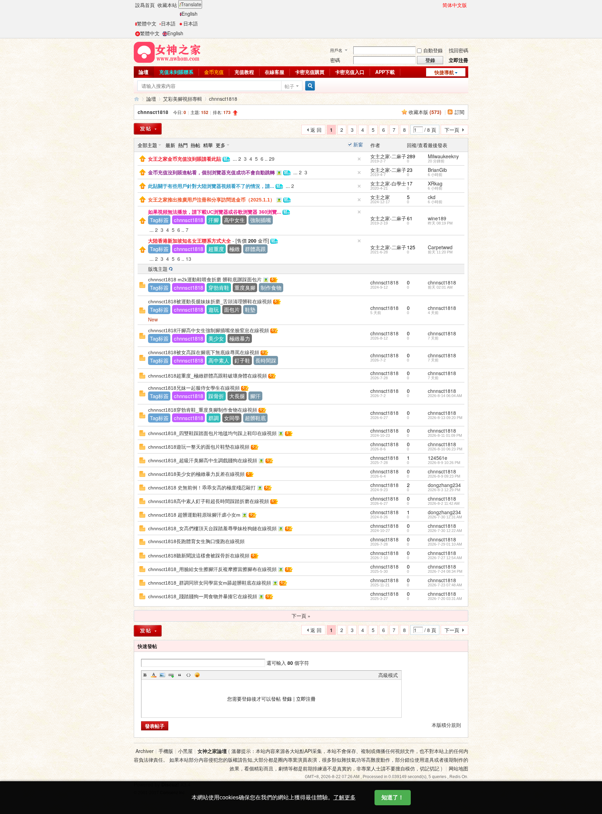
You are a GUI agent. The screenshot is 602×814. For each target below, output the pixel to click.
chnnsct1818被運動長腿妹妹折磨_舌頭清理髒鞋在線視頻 (210, 301)
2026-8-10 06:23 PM (445, 449)
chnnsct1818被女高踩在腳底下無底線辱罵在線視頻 (203, 352)
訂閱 (459, 111)
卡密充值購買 (309, 71)
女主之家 (380, 196)
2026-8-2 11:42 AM (444, 503)
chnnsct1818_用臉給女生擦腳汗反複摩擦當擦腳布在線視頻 (212, 569)
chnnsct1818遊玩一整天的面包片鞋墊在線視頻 (198, 447)
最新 (170, 145)
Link (171, 674)
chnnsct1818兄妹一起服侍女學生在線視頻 (194, 388)
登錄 (287, 698)
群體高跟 (255, 248)
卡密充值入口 (349, 71)
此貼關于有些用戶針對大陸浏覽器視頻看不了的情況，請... (211, 186)
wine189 (437, 218)
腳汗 (255, 396)
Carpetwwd (440, 247)
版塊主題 (158, 268)
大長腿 (237, 396)
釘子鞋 (242, 360)
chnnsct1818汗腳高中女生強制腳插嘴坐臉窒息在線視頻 (208, 330)
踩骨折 (216, 396)
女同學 (232, 417)
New (153, 319)
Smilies (197, 674)
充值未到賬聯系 (176, 71)
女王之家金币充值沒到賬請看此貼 (184, 159)
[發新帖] (148, 129)
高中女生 (234, 219)
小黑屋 (185, 750)
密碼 (335, 59)
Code (188, 674)
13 (188, 258)
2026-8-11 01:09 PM (445, 435)
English (190, 13)
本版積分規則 (446, 724)
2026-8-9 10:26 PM (444, 463)
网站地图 (458, 768)
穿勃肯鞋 (218, 287)
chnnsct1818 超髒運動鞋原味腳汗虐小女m (194, 515)
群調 (213, 417)
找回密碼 (458, 50)
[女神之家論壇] (167, 51)
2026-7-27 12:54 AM (445, 558)
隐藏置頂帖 (359, 159)
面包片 (232, 309)
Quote (179, 674)
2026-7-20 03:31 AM (445, 598)
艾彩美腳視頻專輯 (182, 98)
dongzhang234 (444, 484)
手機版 (166, 750)
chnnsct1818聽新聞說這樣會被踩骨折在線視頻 (198, 555)
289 (411, 156)
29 (272, 158)
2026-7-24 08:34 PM (445, 571)
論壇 (143, 71)
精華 (208, 145)
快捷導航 (444, 72)
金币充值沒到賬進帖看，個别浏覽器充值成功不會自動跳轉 (211, 172)
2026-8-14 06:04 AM (445, 396)
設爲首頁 (145, 4)
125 (411, 247)
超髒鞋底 (255, 417)
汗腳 (213, 219)
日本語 (168, 23)
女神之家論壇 (136, 99)
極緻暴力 (239, 338)
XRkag (435, 183)
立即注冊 (458, 59)
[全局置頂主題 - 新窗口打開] (142, 157)
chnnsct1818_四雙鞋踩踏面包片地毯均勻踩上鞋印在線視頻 (212, 433)
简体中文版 (454, 4)
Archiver (145, 750)
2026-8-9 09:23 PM (444, 476)
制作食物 (271, 287)
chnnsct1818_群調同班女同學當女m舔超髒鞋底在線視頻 (209, 583)
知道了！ (392, 797)
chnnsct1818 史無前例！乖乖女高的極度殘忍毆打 (202, 487)
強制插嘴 (260, 219)
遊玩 (213, 309)
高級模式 (388, 674)
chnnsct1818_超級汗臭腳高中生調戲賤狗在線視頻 (202, 460)
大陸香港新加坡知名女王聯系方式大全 (189, 241)
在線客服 (274, 71)
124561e (437, 457)
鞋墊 (250, 309)
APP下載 (385, 71)
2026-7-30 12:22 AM (445, 530)
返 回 (316, 129)
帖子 (289, 86)
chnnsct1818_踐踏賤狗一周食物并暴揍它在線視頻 (202, 596)
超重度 (216, 248)
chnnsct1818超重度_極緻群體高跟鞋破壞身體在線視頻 (207, 376)
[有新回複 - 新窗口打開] (142, 284)
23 (409, 169)
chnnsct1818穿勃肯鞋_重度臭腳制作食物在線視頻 (202, 410)
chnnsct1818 (223, 98)
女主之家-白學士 (388, 183)
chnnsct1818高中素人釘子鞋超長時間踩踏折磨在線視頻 (208, 501)
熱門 (183, 145)
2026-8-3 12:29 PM (444, 490)
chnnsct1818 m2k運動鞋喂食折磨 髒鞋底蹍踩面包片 (205, 279)
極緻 (234, 248)
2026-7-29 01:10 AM (445, 544)
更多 (220, 145)
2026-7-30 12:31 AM (445, 517)
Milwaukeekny (443, 156)
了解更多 (344, 797)
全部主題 (147, 145)
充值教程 (244, 71)
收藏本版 (425, 111)
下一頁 (452, 129)
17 (409, 183)
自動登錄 (433, 50)
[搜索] (309, 86)
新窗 (358, 144)
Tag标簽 (159, 219)
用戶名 (336, 50)
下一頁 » (301, 615)
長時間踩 (265, 360)
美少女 (216, 338)
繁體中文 (146, 23)
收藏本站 (167, 4)
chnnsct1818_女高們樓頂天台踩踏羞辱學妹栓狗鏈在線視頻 (212, 528)
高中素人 (218, 360)
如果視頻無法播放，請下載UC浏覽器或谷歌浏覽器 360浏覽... (214, 212)
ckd (431, 196)
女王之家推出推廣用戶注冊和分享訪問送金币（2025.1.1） (211, 200)
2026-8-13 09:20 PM (445, 418)
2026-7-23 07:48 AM (445, 585)
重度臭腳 (244, 287)
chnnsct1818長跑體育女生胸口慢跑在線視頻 (196, 541)
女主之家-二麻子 (388, 156)
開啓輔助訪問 (439, 5)
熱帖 (195, 145)
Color (153, 674)
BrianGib (437, 169)
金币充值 (214, 71)
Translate (191, 4)
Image (162, 674)
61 (409, 218)
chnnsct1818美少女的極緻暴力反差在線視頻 (196, 474)
